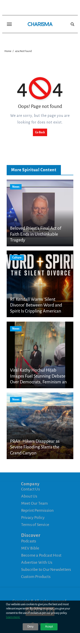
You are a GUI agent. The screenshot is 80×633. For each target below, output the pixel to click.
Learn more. (13, 617)
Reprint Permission (37, 510)
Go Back (40, 132)
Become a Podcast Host (41, 555)
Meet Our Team (34, 503)
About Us (29, 496)
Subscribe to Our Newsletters (46, 569)
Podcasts (28, 541)
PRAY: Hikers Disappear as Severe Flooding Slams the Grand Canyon (35, 447)
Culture (17, 257)
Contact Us (30, 489)
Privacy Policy (33, 517)
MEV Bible (30, 548)
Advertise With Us (36, 562)
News (15, 186)
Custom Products (35, 576)
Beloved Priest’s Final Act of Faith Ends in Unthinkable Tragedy (35, 234)
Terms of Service (35, 524)
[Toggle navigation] (9, 24)
